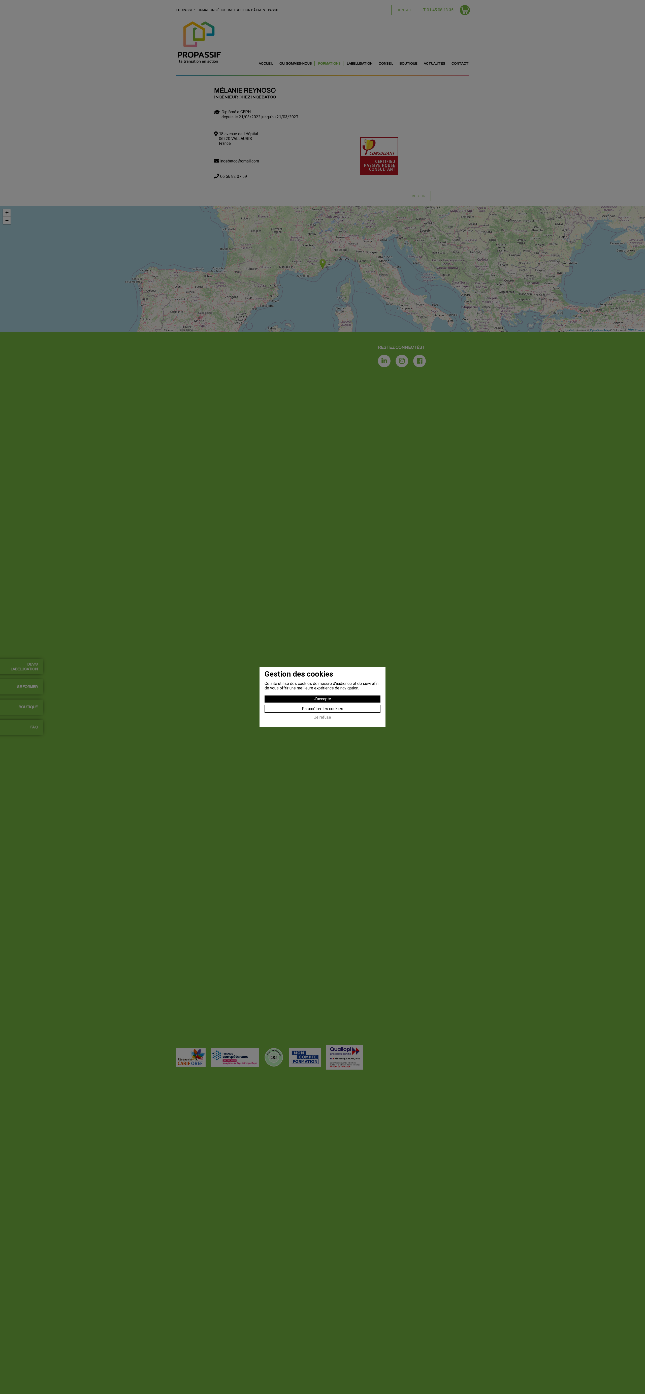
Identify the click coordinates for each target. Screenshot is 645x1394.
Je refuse (322, 717)
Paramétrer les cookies (322, 708)
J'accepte (322, 698)
